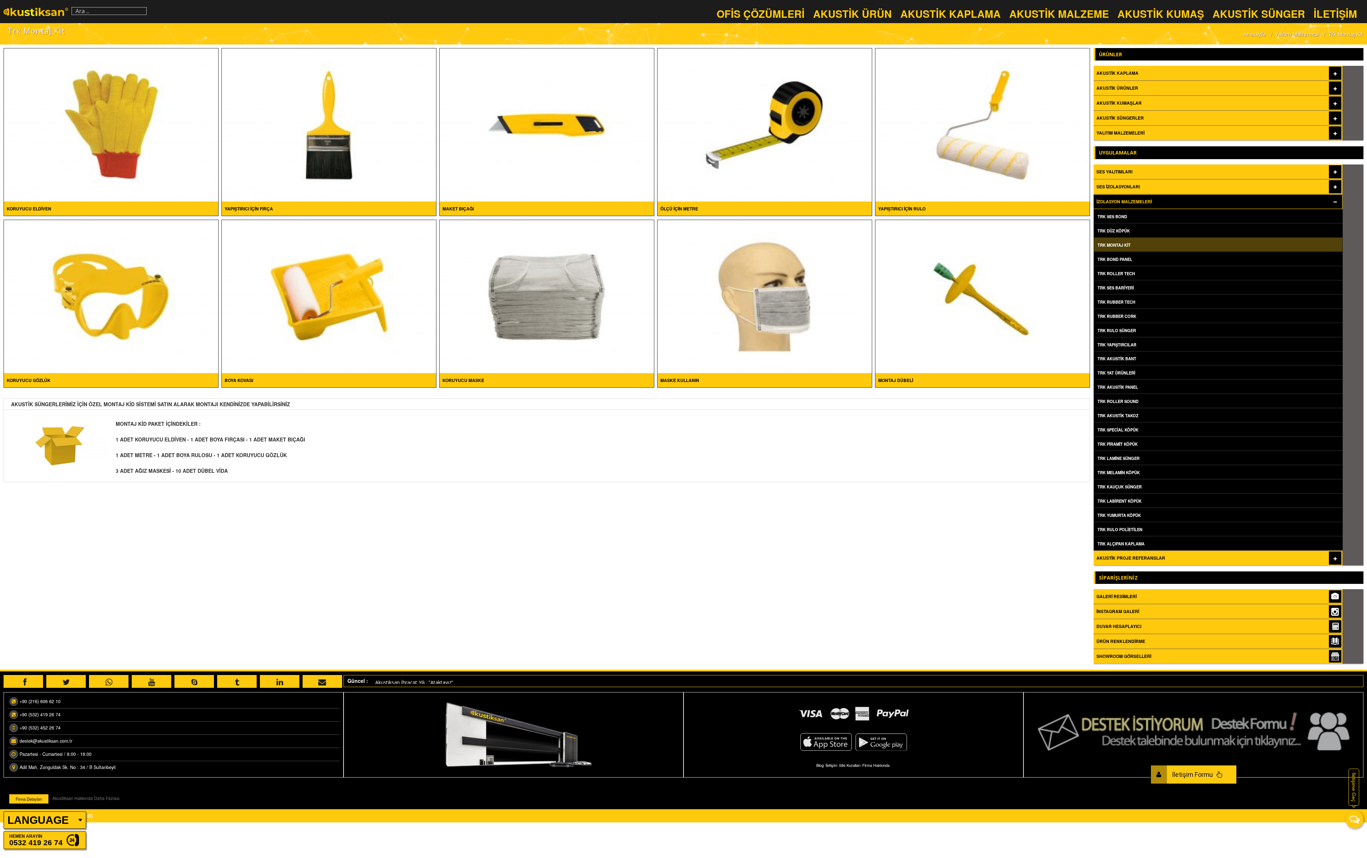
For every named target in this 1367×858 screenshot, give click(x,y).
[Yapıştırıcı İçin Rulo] (982, 124)
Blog (820, 765)
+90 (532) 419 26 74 (40, 714)
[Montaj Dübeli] (982, 295)
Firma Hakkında (876, 765)
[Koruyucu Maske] (547, 295)
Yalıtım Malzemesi (1297, 33)
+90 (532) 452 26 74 (40, 727)
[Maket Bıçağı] (547, 124)
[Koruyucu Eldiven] (111, 124)
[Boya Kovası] (329, 295)
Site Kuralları (849, 765)
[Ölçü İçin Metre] (765, 124)
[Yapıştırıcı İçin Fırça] (329, 124)
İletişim (831, 765)
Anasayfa (1255, 33)
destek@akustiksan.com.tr (46, 741)
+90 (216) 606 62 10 (40, 701)
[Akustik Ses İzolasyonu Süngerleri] (36, 11)
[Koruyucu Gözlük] (111, 295)
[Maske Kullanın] (765, 295)
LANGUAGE (38, 820)
